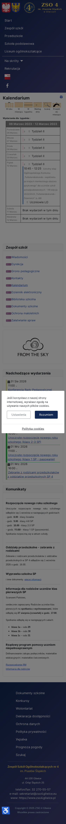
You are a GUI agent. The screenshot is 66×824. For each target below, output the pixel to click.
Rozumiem (46, 414)
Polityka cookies (33, 428)
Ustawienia (18, 414)
